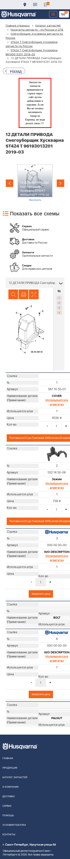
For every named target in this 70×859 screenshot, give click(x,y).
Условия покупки (14, 825)
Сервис (7, 806)
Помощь (8, 815)
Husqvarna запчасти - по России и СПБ (37, 30)
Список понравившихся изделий (45, 5)
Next (60, 183)
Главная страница (18, 26)
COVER (57, 396)
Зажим (57, 479)
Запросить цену (40, 594)
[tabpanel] (35, 183)
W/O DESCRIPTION (56, 552)
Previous (9, 183)
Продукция (9, 768)
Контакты (35, 5)
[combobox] (35, 283)
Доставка (25, 5)
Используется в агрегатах (57, 402)
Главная (7, 758)
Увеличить (35, 200)
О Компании (10, 787)
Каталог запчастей (48, 26)
